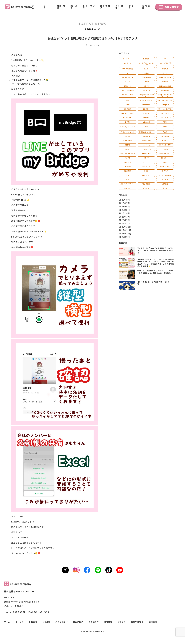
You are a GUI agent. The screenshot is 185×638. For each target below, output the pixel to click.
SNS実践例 (165, 136)
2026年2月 (124, 220)
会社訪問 (165, 82)
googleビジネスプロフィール (165, 95)
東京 (146, 179)
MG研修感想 (127, 118)
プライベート (127, 59)
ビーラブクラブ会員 (165, 109)
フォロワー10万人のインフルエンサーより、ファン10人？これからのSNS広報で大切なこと (155, 250)
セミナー (165, 141)
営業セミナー (164, 158)
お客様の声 (146, 136)
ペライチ (146, 86)
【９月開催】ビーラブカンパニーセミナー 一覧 (155, 283)
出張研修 (146, 59)
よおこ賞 (146, 113)
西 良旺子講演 (127, 95)
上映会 (165, 162)
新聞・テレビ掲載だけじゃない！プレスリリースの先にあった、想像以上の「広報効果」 (155, 271)
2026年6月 (124, 206)
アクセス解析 (127, 141)
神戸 (127, 179)
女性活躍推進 (146, 77)
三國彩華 (146, 82)
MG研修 (73, 7)
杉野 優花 (165, 184)
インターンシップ (146, 100)
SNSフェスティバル (165, 100)
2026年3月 (124, 216)
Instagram (165, 105)
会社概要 (119, 7)
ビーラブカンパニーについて (146, 63)
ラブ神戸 (165, 171)
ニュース (127, 82)
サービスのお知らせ (127, 90)
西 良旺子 (165, 179)
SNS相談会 (127, 167)
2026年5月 (124, 209)
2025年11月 (125, 230)
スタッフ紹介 (89, 7)
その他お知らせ (127, 171)
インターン (127, 63)
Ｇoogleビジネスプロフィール (146, 95)
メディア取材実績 (165, 175)
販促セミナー (146, 175)
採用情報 (146, 7)
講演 (146, 126)
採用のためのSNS (165, 86)
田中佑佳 (127, 188)
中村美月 (165, 69)
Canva (165, 73)
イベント (146, 162)
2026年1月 (124, 223)
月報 (127, 100)
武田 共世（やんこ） (127, 184)
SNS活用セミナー (165, 154)
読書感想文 (127, 109)
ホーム (35, 7)
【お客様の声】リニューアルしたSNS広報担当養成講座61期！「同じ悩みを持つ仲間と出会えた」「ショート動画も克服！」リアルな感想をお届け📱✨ (155, 262)
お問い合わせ (172, 6)
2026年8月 (124, 199)
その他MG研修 (146, 149)
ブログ (146, 171)
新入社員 (146, 188)
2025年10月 (125, 233)
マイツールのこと (165, 118)
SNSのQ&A (165, 90)
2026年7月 (124, 203)
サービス (47, 7)
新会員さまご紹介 (127, 113)
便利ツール (127, 86)
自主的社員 (146, 122)
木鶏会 (165, 126)
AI (165, 59)
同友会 (165, 132)
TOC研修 (146, 109)
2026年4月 (124, 213)
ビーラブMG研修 (165, 145)
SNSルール (165, 113)
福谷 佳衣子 (146, 184)
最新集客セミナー (127, 77)
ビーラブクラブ (165, 167)
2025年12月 (125, 226)
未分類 (165, 188)
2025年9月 (124, 237)
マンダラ (127, 158)
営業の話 (127, 136)
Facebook (146, 105)
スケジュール (146, 167)
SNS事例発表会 (127, 69)
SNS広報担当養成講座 (127, 154)
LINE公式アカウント (146, 132)
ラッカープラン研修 (165, 63)
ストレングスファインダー (127, 127)
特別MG (127, 149)
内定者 (165, 122)
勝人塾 (146, 69)
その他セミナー (127, 162)
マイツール (146, 145)
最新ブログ (105, 7)
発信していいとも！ (127, 132)
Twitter (127, 105)
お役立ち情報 (146, 141)
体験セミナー (146, 154)
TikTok (146, 73)
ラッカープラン (146, 90)
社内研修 (127, 122)
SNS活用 (146, 118)
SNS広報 (61, 7)
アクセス (132, 7)
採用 (127, 175)
